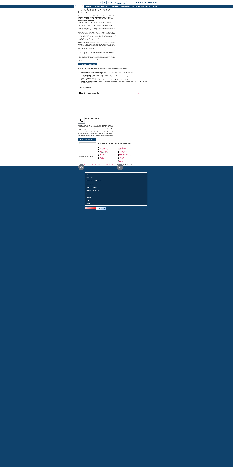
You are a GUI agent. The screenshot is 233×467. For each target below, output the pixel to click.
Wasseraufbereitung (125, 6)
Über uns (147, 6)
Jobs (87, 200)
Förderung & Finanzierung (92, 190)
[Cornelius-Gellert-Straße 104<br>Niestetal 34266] (115, 2)
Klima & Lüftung (115, 6)
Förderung (134, 6)
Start (87, 174)
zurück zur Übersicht (91, 93)
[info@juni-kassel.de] (145, 2)
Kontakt (155, 6)
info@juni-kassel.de (152, 2)
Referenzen (141, 6)
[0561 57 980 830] (133, 2)
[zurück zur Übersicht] (79, 92)
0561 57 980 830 (139, 2)
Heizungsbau (88, 6)
